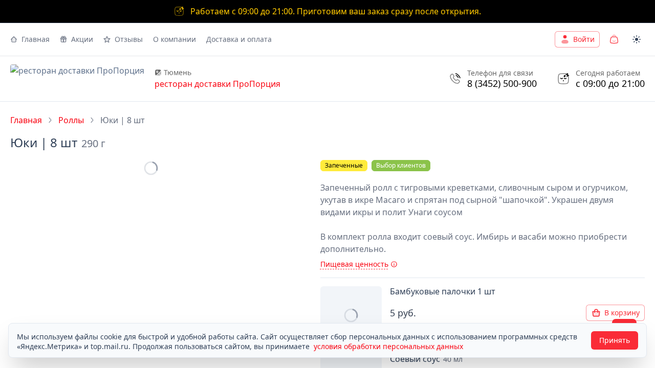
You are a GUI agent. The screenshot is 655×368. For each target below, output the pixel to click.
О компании (174, 39)
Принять (614, 340)
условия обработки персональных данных (388, 346)
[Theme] (636, 39)
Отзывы (129, 39)
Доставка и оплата (239, 39)
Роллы (71, 120)
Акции (82, 39)
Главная (35, 39)
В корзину (622, 312)
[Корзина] (614, 39)
